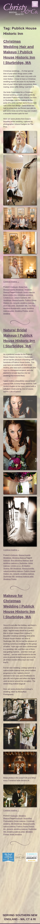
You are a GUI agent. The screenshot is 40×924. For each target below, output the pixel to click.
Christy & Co (8, 298)
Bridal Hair (23, 287)
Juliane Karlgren (20, 298)
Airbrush (14, 287)
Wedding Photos (21, 311)
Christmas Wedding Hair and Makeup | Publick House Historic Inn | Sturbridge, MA (19, 52)
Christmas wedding (25, 295)
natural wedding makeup (13, 571)
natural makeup (9, 826)
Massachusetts (18, 300)
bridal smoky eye (10, 295)
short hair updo (9, 306)
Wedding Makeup (19, 558)
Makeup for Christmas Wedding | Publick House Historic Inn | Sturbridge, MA (19, 606)
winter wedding (16, 834)
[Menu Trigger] (35, 4)
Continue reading (11, 282)
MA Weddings (15, 568)
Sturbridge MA (21, 306)
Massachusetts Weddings (13, 290)
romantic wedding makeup (23, 303)
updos (23, 308)
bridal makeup (29, 292)
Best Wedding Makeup (20, 560)
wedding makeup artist (24, 576)
